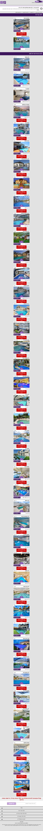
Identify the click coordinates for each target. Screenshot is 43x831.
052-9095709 (16, 635)
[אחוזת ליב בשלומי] (22, 111)
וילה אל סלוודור (26, 656)
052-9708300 (16, 791)
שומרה (15, 88)
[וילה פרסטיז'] (22, 328)
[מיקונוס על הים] (22, 733)
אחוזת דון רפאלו (26, 484)
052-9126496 (16, 479)
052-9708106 (16, 262)
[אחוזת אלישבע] (22, 183)
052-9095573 (16, 773)
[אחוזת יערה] (22, 629)
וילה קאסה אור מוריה (25, 72)
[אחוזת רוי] (22, 95)
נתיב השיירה (16, 376)
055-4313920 (16, 669)
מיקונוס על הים (26, 726)
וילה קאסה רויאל (26, 358)
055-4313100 (16, 739)
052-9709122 (16, 298)
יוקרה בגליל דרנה (25, 552)
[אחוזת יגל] (22, 454)
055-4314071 (16, 352)
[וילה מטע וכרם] (22, 255)
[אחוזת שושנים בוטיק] (22, 219)
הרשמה (11, 803)
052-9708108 (16, 406)
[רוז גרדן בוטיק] (22, 310)
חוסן (14, 604)
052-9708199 (16, 599)
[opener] (1, 2)
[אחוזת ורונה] (22, 473)
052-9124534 (16, 721)
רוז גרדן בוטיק (26, 303)
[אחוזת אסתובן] (22, 292)
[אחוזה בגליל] (22, 611)
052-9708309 (16, 69)
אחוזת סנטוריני (26, 534)
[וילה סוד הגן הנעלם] (22, 42)
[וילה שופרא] (22, 767)
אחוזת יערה (27, 622)
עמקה (15, 177)
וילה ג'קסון (27, 500)
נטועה (15, 231)
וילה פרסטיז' (26, 321)
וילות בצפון (32, 12)
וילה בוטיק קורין (26, 339)
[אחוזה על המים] (22, 273)
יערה (14, 140)
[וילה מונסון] (22, 63)
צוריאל (15, 18)
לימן (14, 412)
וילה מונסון (27, 57)
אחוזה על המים (26, 267)
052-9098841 (16, 153)
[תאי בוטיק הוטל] (22, 645)
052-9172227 (16, 497)
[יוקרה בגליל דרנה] (22, 559)
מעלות (15, 690)
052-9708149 (16, 583)
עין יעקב (15, 57)
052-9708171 (16, 529)
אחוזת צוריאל (26, 18)
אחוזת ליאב (27, 430)
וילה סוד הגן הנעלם (25, 36)
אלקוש (15, 249)
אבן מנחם (15, 552)
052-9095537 (16, 513)
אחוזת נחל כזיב (26, 690)
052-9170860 (16, 117)
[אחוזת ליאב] (22, 436)
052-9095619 (16, 370)
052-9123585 (16, 443)
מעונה (15, 586)
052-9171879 (16, 565)
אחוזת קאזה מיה (26, 376)
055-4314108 (16, 617)
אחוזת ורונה (27, 466)
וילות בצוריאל (19, 12)
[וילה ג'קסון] (22, 507)
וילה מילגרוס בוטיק (25, 158)
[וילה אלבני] (22, 577)
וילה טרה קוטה (26, 586)
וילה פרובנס (26, 195)
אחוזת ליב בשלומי (25, 104)
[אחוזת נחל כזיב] (22, 697)
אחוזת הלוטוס (26, 742)
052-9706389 (16, 101)
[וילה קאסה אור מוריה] (22, 79)
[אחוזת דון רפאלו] (22, 491)
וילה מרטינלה (26, 412)
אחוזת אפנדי (26, 140)
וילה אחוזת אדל (26, 708)
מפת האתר (21, 821)
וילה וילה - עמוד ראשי (38, 12)
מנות (14, 195)
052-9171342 (16, 685)
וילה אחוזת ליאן (26, 672)
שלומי (15, 104)
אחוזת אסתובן (26, 285)
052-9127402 (16, 703)
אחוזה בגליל (26, 604)
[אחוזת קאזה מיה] (22, 382)
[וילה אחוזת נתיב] (22, 237)
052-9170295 (16, 135)
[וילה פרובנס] (22, 201)
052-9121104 (16, 30)
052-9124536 (16, 388)
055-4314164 (16, 171)
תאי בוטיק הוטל (26, 638)
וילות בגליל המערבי (26, 12)
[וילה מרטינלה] (22, 418)
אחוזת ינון (27, 122)
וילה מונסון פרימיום (25, 516)
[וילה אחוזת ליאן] (22, 679)
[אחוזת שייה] (22, 785)
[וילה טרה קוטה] (22, 593)
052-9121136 (16, 225)
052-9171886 (16, 85)
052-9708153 (16, 651)
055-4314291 (16, 755)
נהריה (15, 726)
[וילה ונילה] (22, 400)
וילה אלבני (27, 570)
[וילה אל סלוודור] (22, 663)
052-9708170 (16, 280)
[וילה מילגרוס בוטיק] (22, 165)
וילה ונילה (27, 394)
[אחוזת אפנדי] (22, 147)
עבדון (15, 448)
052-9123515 (16, 547)
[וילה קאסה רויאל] (22, 364)
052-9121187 (16, 189)
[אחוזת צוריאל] (22, 24)
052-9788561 (16, 461)
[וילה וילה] (37, 1)
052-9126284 (16, 334)
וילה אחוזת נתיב (26, 231)
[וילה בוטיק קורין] (22, 346)
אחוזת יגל (27, 448)
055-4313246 (16, 316)
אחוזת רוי (27, 88)
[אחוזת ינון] (22, 129)
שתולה (15, 394)
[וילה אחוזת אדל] (22, 715)
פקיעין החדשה (16, 484)
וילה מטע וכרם (26, 249)
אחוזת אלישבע (26, 177)
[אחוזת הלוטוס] (22, 749)
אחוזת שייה (27, 778)
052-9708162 (16, 207)
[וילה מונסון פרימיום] (22, 522)
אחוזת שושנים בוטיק (25, 213)
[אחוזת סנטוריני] (22, 540)
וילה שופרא (27, 760)
